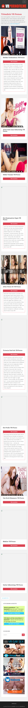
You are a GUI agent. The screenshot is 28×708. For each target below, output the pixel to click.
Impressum (14, 703)
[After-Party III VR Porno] (14, 269)
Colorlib (13, 706)
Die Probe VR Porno (10, 428)
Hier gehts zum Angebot (14, 623)
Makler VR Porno (9, 541)
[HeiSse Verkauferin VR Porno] (14, 40)
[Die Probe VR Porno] (14, 410)
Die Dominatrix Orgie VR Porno (12, 219)
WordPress (22, 706)
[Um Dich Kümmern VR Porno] (14, 481)
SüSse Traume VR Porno (11, 175)
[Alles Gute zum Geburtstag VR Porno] (14, 112)
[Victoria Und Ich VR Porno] (14, 333)
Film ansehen (14, 61)
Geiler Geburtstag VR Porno (13, 585)
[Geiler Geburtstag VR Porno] (14, 568)
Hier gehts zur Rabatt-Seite (14, 613)
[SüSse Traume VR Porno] (14, 157)
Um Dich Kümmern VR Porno (13, 498)
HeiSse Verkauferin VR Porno (14, 57)
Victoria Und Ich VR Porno (12, 350)
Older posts (6, 598)
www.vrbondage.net (15, 23)
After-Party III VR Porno (12, 287)
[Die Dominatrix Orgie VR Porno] (14, 201)
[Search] (23, 635)
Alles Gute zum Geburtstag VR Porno (14, 130)
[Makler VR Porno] (14, 524)
